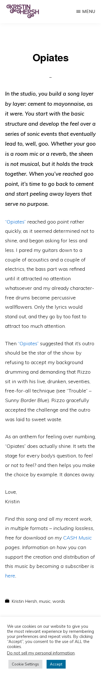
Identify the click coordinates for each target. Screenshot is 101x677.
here (10, 575)
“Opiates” (15, 221)
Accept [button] (56, 664)
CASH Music (77, 537)
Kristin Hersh (24, 601)
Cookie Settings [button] (25, 664)
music (44, 601)
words (58, 601)
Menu (88, 11)
